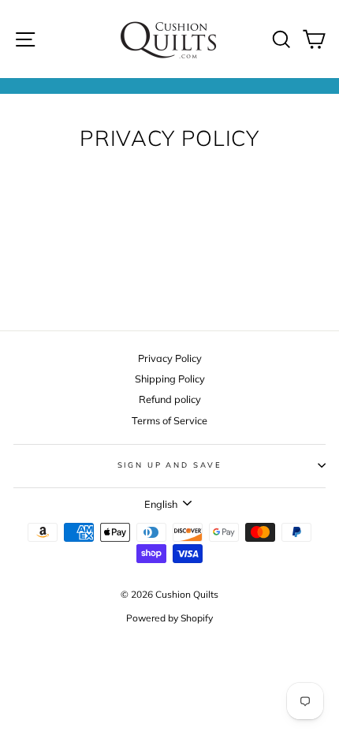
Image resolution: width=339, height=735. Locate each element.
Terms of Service (169, 420)
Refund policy (170, 399)
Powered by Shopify (169, 618)
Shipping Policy (170, 378)
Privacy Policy (170, 358)
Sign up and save (169, 464)
